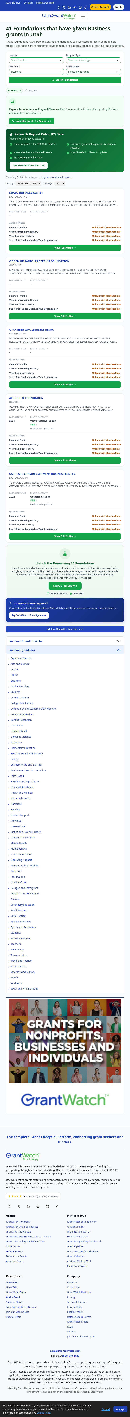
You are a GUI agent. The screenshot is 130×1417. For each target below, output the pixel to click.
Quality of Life (18, 882)
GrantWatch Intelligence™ (82, 1221)
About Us (72, 1282)
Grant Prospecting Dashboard (84, 1241)
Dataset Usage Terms (79, 1316)
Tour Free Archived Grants (21, 1307)
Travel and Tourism (21, 960)
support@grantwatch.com (65, 1351)
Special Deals (13, 1316)
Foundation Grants (16, 1256)
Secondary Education (23, 904)
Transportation (19, 955)
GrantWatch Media (77, 1321)
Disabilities (17, 725)
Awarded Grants (15, 1261)
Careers (71, 1331)
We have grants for (22, 650)
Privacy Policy (74, 1307)
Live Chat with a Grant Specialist (67, 629)
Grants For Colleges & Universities (25, 1241)
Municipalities (19, 848)
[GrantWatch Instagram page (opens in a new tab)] (47, 1206)
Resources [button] (13, 1276)
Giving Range (72, 66)
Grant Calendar (75, 1256)
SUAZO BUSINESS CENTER (26, 193)
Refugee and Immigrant (24, 888)
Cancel (105, 1409)
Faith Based (17, 775)
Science (15, 899)
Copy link (32, 90)
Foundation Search (77, 1236)
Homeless (16, 803)
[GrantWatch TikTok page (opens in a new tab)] (56, 1206)
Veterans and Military (23, 972)
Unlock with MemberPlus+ (106, 227)
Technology (17, 949)
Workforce (16, 983)
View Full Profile (63, 247)
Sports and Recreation (23, 927)
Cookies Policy (75, 1311)
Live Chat (28, 2)
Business (16, 680)
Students (16, 932)
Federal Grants (14, 1251)
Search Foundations (67, 79)
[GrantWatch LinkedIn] (69, 7)
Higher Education (20, 798)
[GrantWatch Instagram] (80, 7)
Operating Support (21, 860)
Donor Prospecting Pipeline (82, 1251)
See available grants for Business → (31, 121)
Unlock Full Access (65, 586)
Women (15, 977)
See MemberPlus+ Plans (27, 165)
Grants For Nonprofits (18, 1221)
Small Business (19, 910)
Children (15, 691)
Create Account (100, 7)
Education (16, 742)
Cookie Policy (44, 1412)
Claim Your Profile (77, 1266)
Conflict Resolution (21, 719)
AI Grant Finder (75, 1226)
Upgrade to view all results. (56, 177)
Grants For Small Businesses (22, 1226)
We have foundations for (26, 641)
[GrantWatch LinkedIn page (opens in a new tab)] (28, 1206)
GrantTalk (11, 1287)
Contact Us (73, 1287)
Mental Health (19, 843)
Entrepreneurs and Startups (27, 764)
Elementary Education (23, 747)
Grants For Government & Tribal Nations (29, 1236)
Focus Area (14, 66)
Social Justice (18, 916)
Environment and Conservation (28, 770)
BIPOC (14, 675)
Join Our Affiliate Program (81, 1336)
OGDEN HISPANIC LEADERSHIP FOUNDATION (39, 261)
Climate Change (20, 697)
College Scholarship (22, 703)
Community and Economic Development (33, 708)
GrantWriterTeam (16, 1292)
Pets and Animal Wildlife (24, 865)
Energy (15, 759)
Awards (15, 669)
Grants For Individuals (18, 1231)
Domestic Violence (21, 736)
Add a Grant (13, 1297)
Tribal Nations (19, 966)
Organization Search (78, 1231)
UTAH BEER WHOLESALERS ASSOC (31, 329)
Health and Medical (22, 792)
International (18, 826)
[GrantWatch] (59, 16)
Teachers (16, 944)
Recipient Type (73, 55)
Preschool (16, 871)
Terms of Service (76, 1302)
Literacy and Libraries (23, 837)
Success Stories (15, 1302)
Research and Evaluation (25, 893)
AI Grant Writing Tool (79, 1261)
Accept (120, 1409)
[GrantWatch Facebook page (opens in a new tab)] (9, 1206)
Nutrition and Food (21, 854)
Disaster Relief (19, 731)
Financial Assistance (22, 787)
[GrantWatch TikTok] (85, 7)
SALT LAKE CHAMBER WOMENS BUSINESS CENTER (42, 474)
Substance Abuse (20, 938)
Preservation (18, 876)
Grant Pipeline (75, 1246)
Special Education (21, 921)
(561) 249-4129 (13, 2)
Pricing (71, 1297)
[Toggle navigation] (83, 16)
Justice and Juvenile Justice (26, 831)
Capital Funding (20, 686)
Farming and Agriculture (25, 781)
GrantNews (12, 1282)
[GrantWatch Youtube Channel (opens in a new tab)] (38, 1206)
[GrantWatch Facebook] (58, 7)
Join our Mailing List (17, 1311)
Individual (16, 820)
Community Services (22, 714)
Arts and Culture (20, 663)
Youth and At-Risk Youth (24, 988)
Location (13, 55)
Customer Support (45, 2)
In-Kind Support (20, 815)
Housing (15, 809)
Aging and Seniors (21, 658)
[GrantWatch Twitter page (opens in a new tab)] (19, 1206)
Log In (118, 7)
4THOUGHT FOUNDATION (26, 398)
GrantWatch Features (79, 1292)
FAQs (70, 1326)
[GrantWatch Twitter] (64, 7)
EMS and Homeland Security (27, 753)
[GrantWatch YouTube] (74, 7)
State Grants (13, 1246)
